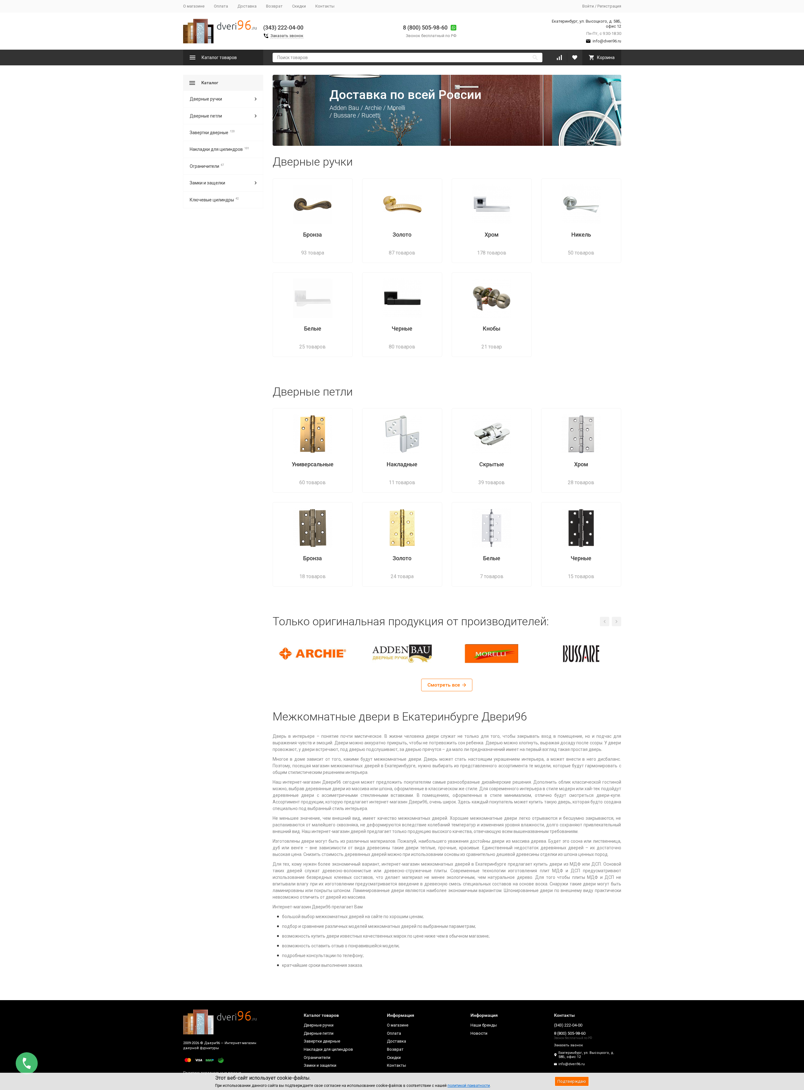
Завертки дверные (209, 132)
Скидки (299, 6)
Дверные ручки (206, 98)
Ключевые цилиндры (212, 199)
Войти (588, 6)
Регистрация (609, 6)
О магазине (193, 6)
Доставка (247, 6)
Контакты (324, 6)
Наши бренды (483, 1025)
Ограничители (204, 166)
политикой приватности (469, 1085)
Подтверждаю (571, 1081)
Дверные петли (206, 115)
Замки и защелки (207, 182)
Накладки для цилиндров (216, 149)
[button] (284, 110)
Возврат (274, 6)
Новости (478, 1033)
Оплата (221, 6)
